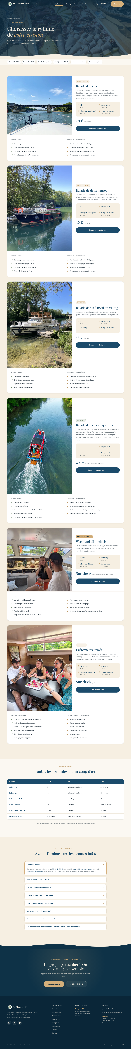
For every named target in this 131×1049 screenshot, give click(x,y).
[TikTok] (14, 1023)
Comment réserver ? (34, 865)
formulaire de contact (35, 872)
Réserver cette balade (97, 128)
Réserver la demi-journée (98, 470)
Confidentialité (119, 1045)
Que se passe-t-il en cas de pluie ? (40, 895)
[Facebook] (20, 1023)
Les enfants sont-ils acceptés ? (39, 888)
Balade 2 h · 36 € (28, 62)
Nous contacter (98, 690)
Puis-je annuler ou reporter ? (38, 880)
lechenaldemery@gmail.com (83, 869)
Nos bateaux (48, 4)
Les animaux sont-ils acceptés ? (39, 911)
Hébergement (70, 4)
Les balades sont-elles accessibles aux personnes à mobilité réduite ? (53, 927)
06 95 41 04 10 (104, 4)
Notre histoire (56, 1012)
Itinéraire (77, 1016)
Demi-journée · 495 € (61, 62)
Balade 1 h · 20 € (14, 62)
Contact (88, 4)
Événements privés (95, 62)
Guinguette (55, 1023)
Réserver (117, 4)
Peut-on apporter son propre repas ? (41, 903)
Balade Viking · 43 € (44, 62)
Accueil (38, 4)
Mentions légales (109, 1045)
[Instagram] (9, 1023)
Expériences (59, 4)
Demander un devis (98, 581)
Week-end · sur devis (78, 62)
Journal (80, 4)
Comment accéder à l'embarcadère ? (41, 919)
